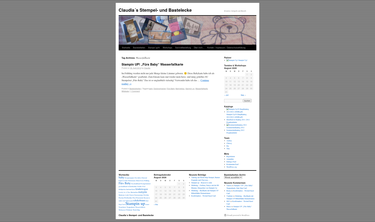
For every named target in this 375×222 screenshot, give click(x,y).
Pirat (134, 198)
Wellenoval (122, 210)
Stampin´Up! (242, 60)
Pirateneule (139, 198)
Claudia (147, 68)
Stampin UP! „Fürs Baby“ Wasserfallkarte (152, 64)
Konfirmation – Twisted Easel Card (203, 196)
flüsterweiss (140, 181)
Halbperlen (122, 189)
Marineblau (180, 88)
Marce (228, 206)
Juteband (129, 189)
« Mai (156, 204)
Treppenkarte (131, 207)
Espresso (121, 181)
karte (133, 189)
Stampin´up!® (154, 47)
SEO (228, 201)
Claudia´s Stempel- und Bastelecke (155, 10)
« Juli (226, 95)
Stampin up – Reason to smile (201, 182)
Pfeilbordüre (128, 198)
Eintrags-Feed (231, 161)
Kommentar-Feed (232, 164)
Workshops (167, 47)
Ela (227, 146)
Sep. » (243, 95)
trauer (147, 204)
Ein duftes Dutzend (141, 178)
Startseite (126, 47)
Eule (126, 181)
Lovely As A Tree (124, 192)
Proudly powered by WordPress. (238, 215)
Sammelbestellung (183, 47)
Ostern (131, 195)
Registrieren (230, 156)
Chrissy (229, 143)
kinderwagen (142, 189)
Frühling (146, 181)
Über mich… (199, 47)
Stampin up (190, 88)
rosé (123, 201)
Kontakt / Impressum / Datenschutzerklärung (226, 47)
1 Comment (135, 91)
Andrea (229, 140)
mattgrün (142, 192)
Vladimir (229, 196)
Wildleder (125, 91)
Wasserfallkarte (201, 88)
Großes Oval (141, 186)
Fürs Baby (171, 88)
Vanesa (228, 185)
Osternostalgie (138, 195)
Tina (228, 148)
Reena (228, 190)
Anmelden (230, 159)
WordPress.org (231, 167)
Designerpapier (160, 88)
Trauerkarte (122, 207)
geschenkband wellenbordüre (128, 186)
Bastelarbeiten (139, 47)
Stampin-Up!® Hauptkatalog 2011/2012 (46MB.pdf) (236, 115)
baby (151, 88)
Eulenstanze (132, 181)
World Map (136, 210)
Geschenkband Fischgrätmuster (141, 184)
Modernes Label (124, 195)
